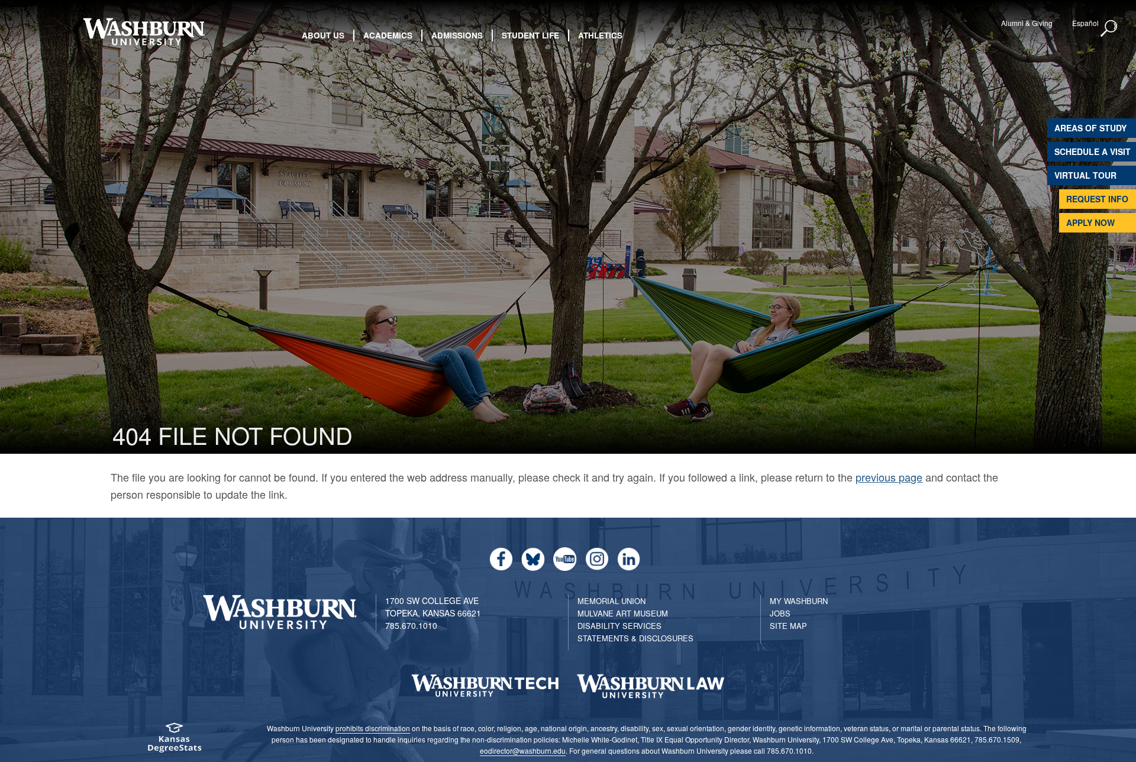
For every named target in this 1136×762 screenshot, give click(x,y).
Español (1085, 23)
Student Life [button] (530, 35)
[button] (1109, 29)
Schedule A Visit (1092, 151)
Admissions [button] (457, 35)
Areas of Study (1090, 128)
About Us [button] (323, 35)
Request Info (1097, 199)
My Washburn (799, 600)
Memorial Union (611, 600)
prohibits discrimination (372, 728)
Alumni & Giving (1027, 23)
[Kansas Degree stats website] (174, 741)
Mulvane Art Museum (622, 613)
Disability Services (619, 625)
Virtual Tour (1085, 175)
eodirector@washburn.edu (523, 750)
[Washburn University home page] (143, 32)
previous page (889, 477)
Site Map (788, 625)
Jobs (780, 613)
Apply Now (1090, 222)
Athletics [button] (600, 35)
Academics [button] (387, 35)
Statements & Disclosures (635, 638)
